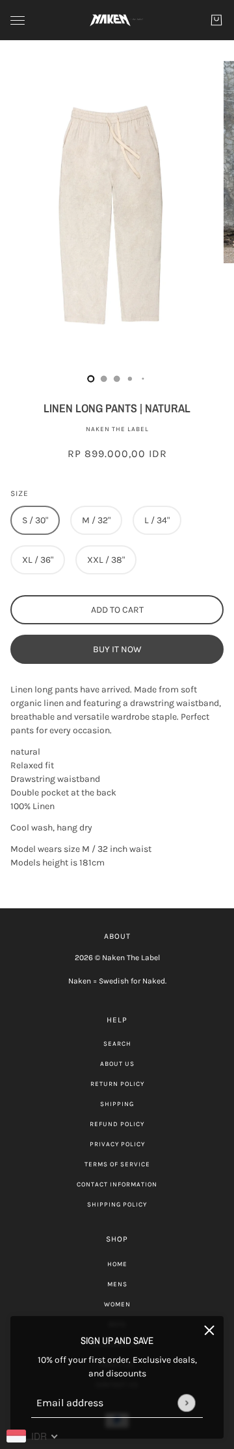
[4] (143, 378)
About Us (117, 1064)
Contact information (117, 1184)
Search (117, 1044)
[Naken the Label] (117, 20)
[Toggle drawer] (17, 20)
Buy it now (117, 649)
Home (117, 1264)
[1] (104, 378)
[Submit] (186, 1402)
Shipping (117, 1104)
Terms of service (117, 1164)
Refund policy (117, 1124)
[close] (209, 1330)
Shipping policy (117, 1204)
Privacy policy (117, 1144)
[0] (91, 378)
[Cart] (216, 20)
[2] (117, 378)
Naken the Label (117, 429)
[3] (130, 378)
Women (117, 1304)
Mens (117, 1284)
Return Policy (117, 1084)
